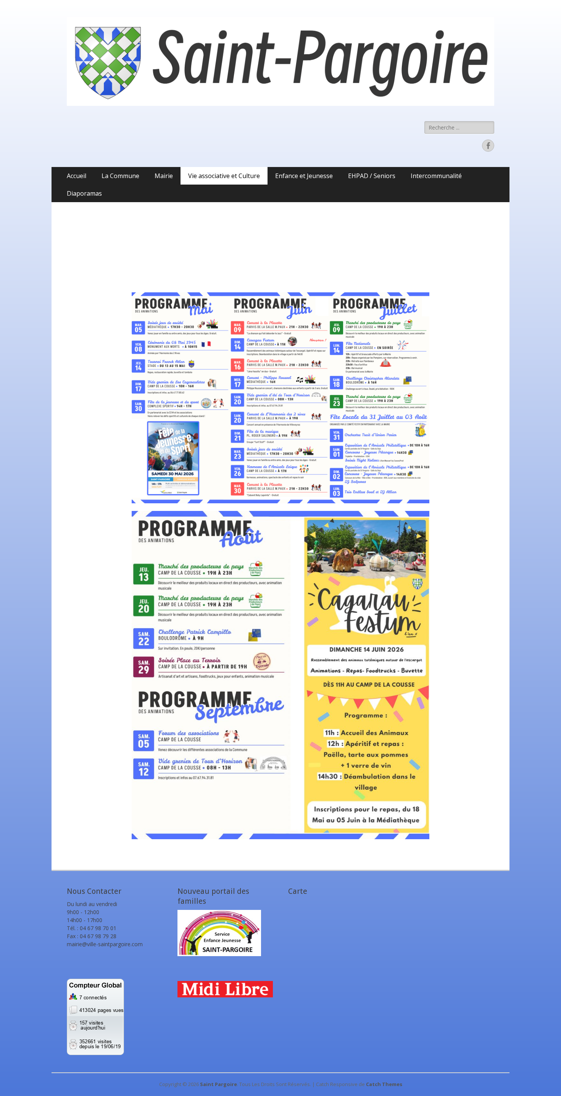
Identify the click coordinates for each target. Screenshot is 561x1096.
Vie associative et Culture (224, 176)
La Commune (120, 176)
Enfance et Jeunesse (304, 176)
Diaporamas (84, 193)
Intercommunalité (436, 176)
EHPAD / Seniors (371, 176)
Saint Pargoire (218, 1084)
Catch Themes (384, 1084)
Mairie (164, 176)
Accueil (76, 176)
